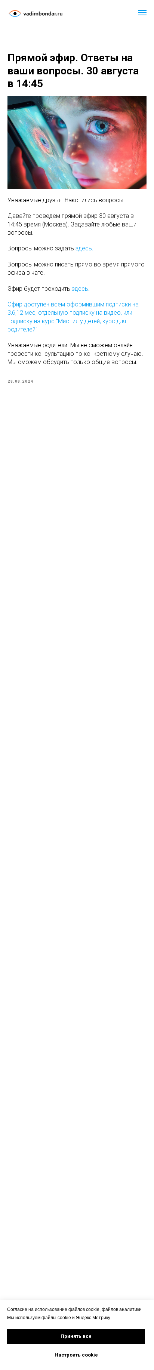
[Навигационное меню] (142, 12)
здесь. (84, 248)
